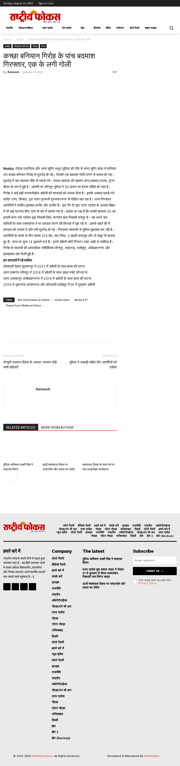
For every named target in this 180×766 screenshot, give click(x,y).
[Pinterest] (29, 82)
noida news (62, 299)
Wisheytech (151, 756)
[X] (161, 3)
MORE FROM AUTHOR (57, 427)
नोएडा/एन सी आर (21, 46)
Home (7, 39)
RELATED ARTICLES (20, 427)
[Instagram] (154, 3)
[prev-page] (6, 479)
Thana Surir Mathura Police (23, 305)
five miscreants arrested (33, 299)
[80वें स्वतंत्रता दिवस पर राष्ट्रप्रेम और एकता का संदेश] (60, 449)
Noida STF (81, 299)
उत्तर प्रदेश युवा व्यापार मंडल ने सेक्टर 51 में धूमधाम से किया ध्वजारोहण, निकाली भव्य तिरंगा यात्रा (103, 573)
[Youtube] (174, 3)
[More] (51, 82)
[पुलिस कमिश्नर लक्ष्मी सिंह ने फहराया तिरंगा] (20, 449)
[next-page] (14, 479)
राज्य (43, 46)
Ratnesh (13, 72)
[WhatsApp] (40, 82)
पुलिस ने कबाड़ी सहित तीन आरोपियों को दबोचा (93, 364)
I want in (152, 571)
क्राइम (20, 39)
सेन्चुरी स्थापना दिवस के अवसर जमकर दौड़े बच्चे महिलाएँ (30, 364)
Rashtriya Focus (42, 756)
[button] (171, 27)
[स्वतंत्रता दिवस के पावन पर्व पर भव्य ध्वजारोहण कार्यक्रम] (99, 449)
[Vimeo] (167, 3)
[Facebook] (148, 3)
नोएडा (35, 46)
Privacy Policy (147, 583)
